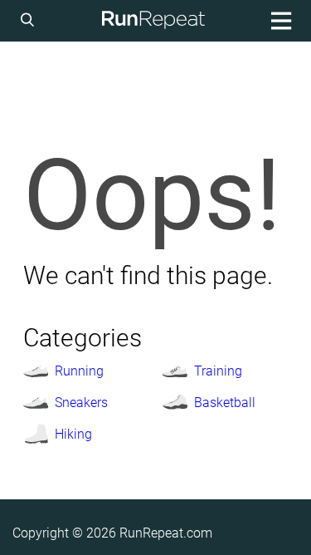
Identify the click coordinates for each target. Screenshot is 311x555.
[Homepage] (153, 20)
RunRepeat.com (165, 533)
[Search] (29, 21)
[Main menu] (279, 21)
